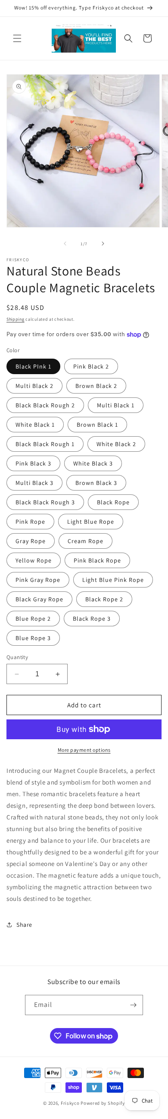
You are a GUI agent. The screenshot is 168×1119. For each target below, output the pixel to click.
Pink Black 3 (33, 463)
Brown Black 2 (96, 386)
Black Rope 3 (92, 618)
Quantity (17, 657)
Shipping (15, 319)
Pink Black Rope (97, 560)
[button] (17, 38)
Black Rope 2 (104, 599)
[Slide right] (102, 243)
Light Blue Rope (90, 521)
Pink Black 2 (91, 366)
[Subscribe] (133, 1005)
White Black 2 (116, 444)
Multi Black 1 (115, 405)
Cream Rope (85, 541)
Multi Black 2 (34, 386)
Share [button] (24, 924)
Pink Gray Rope (38, 580)
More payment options (84, 750)
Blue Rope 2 (33, 618)
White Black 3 (93, 463)
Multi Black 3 (34, 483)
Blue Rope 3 (33, 638)
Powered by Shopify (103, 1103)
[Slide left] (65, 243)
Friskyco (70, 1103)
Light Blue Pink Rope (113, 580)
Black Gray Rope (39, 599)
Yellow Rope (34, 560)
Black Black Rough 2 (45, 405)
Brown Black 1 (97, 424)
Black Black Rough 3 (45, 502)
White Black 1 (35, 424)
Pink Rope (30, 521)
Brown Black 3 (96, 483)
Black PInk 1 (33, 366)
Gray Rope (31, 541)
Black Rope (113, 502)
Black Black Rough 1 (45, 444)
